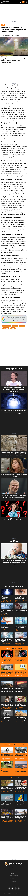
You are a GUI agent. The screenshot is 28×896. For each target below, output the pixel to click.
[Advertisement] (14, 425)
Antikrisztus (17, 694)
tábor (10, 773)
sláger (19, 662)
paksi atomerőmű (6, 806)
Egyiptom (16, 721)
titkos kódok (20, 758)
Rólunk (11, 877)
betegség (25, 600)
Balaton (2, 758)
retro (17, 662)
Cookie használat (13, 881)
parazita (18, 600)
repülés (16, 758)
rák (19, 629)
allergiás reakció (18, 644)
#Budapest (10, 821)
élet (4, 721)
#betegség (3, 614)
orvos (16, 614)
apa (6, 692)
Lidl (15, 806)
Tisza (21, 821)
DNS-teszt (16, 707)
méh (8, 707)
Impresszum (12, 878)
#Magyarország (18, 820)
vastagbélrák (17, 615)
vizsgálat (21, 615)
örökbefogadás (17, 708)
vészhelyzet (17, 759)
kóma (23, 643)
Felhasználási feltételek (14, 875)
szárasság (24, 773)
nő (9, 707)
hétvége (13, 328)
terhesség (8, 708)
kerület (8, 675)
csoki (24, 806)
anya (11, 707)
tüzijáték (2, 820)
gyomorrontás (19, 614)
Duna (2, 791)
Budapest (4, 675)
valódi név (7, 662)
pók (15, 643)
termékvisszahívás (19, 806)
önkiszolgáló (17, 791)
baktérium (19, 807)
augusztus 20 (7, 820)
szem (22, 600)
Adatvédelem (12, 880)
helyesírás (18, 675)
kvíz (1, 662)
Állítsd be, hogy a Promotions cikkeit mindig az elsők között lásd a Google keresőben (16, 319)
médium (9, 721)
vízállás (11, 806)
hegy (4, 692)
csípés (17, 643)
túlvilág (9, 600)
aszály (20, 773)
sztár (4, 662)
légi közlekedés (22, 759)
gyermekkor (20, 707)
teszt (21, 675)
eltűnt (4, 791)
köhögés (9, 629)
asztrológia (6, 328)
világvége (16, 692)
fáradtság (16, 630)
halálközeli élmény (4, 600)
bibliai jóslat (20, 692)
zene (22, 662)
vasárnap (22, 326)
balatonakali (3, 774)
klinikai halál (3, 601)
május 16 (15, 326)
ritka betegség (8, 614)
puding (16, 807)
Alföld (25, 820)
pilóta (23, 758)
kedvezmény (20, 792)
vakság (16, 601)
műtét (9, 643)
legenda (2, 759)
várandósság (3, 708)
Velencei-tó (17, 773)
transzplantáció (4, 707)
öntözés (16, 821)
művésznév (11, 662)
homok (16, 600)
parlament (5, 821)
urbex (2, 773)
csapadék (3, 807)
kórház (20, 643)
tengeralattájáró (7, 758)
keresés (7, 791)
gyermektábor (5, 773)
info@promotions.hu (14, 868)
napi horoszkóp (6, 326)
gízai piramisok (21, 721)
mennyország (8, 601)
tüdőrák (6, 629)
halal (7, 721)
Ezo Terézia (16, 35)
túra (2, 692)
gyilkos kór (22, 629)
